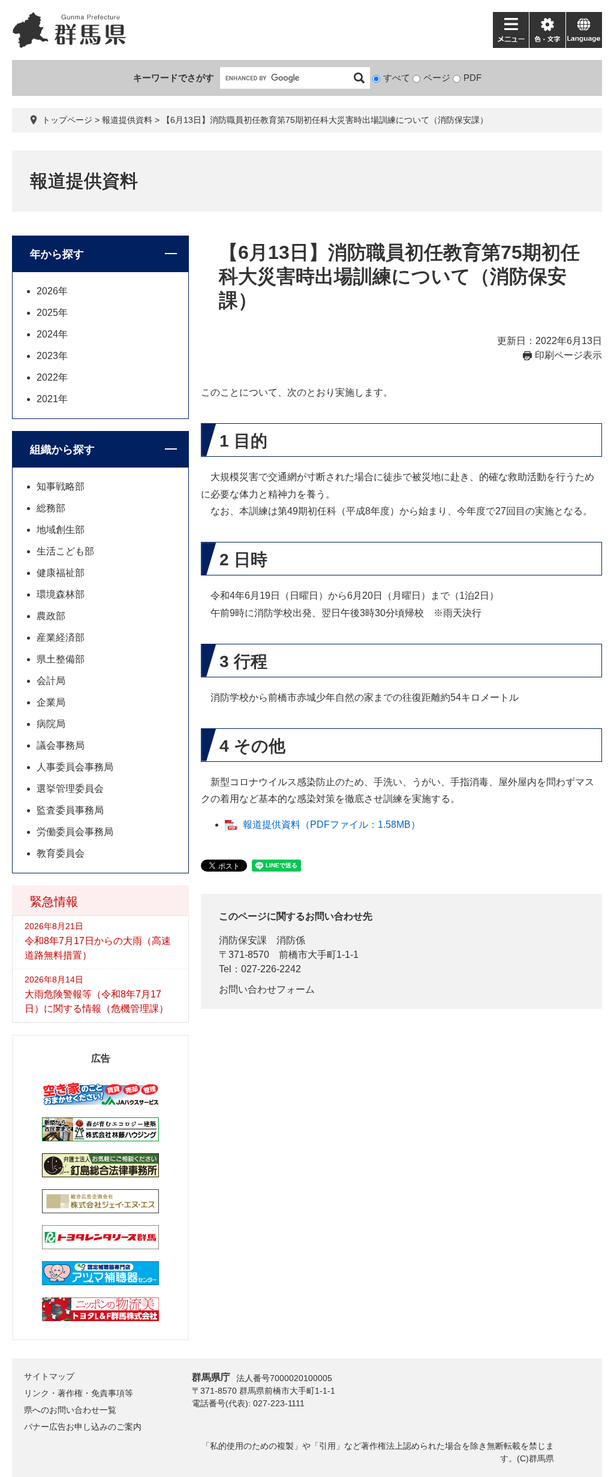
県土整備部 (61, 659)
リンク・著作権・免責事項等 (78, 1393)
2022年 (52, 377)
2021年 (52, 399)
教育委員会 (61, 853)
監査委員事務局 (70, 810)
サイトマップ (49, 1376)
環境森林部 (61, 594)
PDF (472, 78)
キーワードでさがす (173, 78)
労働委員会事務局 (75, 832)
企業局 (51, 702)
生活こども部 (65, 551)
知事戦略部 (61, 486)
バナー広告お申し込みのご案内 (83, 1426)
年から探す (57, 254)
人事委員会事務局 (75, 767)
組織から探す (62, 450)
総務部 (51, 508)
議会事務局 (61, 745)
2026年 (52, 291)
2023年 (52, 356)
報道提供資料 (127, 120)
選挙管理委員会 (70, 788)
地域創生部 (61, 530)
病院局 (51, 724)
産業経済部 (61, 637)
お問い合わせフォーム (267, 989)
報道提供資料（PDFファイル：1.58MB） (331, 824)
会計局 (51, 681)
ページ (436, 78)
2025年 (52, 313)
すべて (396, 78)
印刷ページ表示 (568, 355)
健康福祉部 (61, 573)
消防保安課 (243, 940)
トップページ (67, 120)
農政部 (51, 616)
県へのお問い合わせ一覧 (70, 1410)
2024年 (52, 334)
